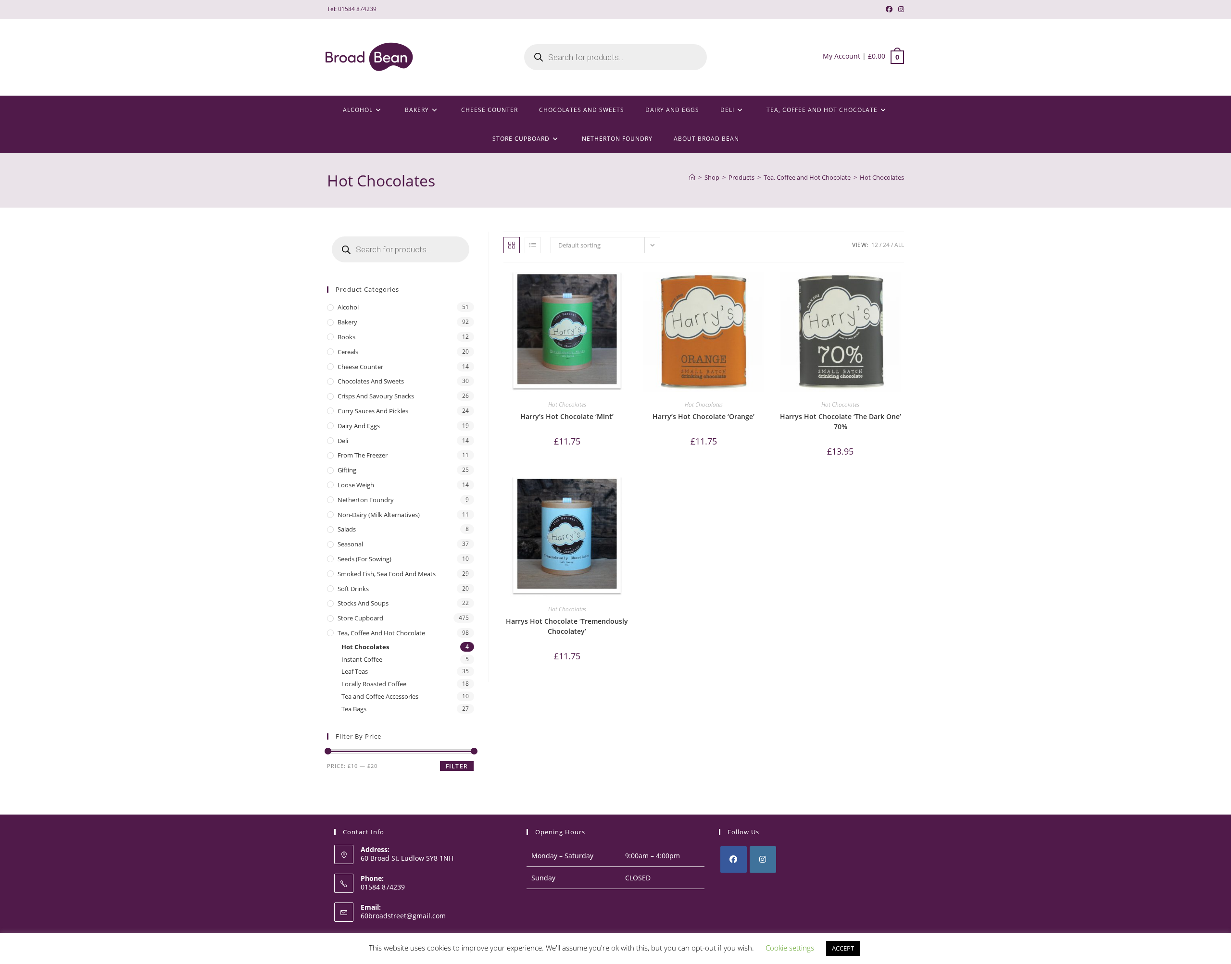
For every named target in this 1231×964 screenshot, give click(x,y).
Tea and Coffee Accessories (379, 696)
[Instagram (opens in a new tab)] (899, 9)
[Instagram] (763, 859)
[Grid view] (511, 245)
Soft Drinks (353, 588)
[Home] (692, 177)
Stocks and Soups (363, 603)
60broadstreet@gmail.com (403, 915)
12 (874, 245)
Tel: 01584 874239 (352, 9)
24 (886, 245)
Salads (347, 529)
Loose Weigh (356, 485)
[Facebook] (733, 859)
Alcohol (348, 307)
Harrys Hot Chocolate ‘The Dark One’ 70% (840, 421)
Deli (343, 440)
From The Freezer (363, 455)
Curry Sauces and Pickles (373, 411)
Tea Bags (353, 708)
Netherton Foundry (366, 499)
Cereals (348, 351)
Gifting (347, 470)
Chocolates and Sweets (371, 381)
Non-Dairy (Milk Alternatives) (379, 514)
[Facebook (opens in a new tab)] (889, 9)
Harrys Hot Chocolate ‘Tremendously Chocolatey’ (567, 626)
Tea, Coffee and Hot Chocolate (381, 633)
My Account (841, 56)
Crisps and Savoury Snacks (376, 396)
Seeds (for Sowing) (364, 559)
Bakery (347, 322)
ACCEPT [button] (843, 948)
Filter (457, 766)
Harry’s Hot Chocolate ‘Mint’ (567, 416)
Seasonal (350, 544)
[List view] (533, 245)
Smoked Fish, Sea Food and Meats (387, 573)
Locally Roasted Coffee (373, 684)
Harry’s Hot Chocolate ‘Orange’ (703, 416)
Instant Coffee (361, 659)
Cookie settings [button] (790, 947)
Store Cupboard (360, 618)
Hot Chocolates (882, 177)
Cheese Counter (360, 366)
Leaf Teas (354, 671)
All (899, 245)
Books (346, 337)
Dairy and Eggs (359, 425)
